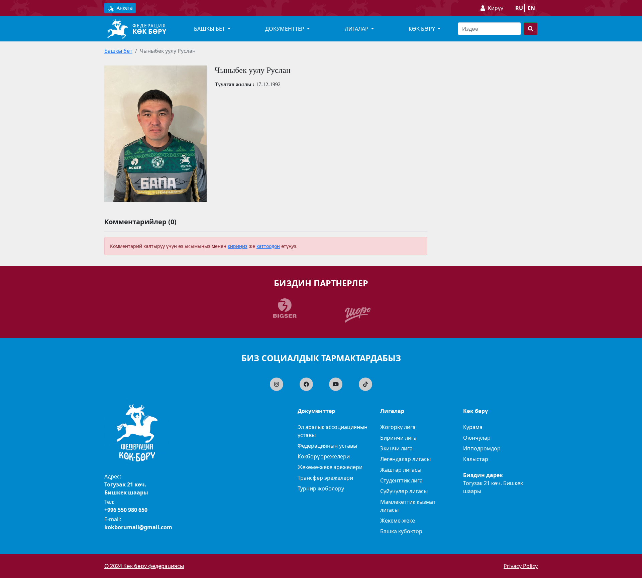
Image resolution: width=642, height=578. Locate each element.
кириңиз (237, 246)
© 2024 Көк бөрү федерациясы (144, 566)
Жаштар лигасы (400, 469)
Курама (473, 427)
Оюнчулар (477, 437)
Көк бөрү (149, 31)
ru (519, 8)
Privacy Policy (521, 566)
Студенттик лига (401, 480)
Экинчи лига (396, 448)
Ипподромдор (482, 448)
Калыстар (475, 459)
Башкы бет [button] (210, 28)
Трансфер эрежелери (325, 477)
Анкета (124, 8)
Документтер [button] (285, 28)
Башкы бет (118, 50)
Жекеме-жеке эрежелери (330, 467)
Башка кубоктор (401, 531)
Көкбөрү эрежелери (324, 456)
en (531, 8)
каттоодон (268, 246)
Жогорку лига (398, 427)
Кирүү (495, 8)
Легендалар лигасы (405, 459)
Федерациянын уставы (327, 445)
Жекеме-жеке (397, 520)
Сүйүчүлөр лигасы (404, 491)
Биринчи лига (398, 437)
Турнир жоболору (321, 488)
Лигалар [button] (357, 28)
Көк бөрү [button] (422, 28)
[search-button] (531, 28)
